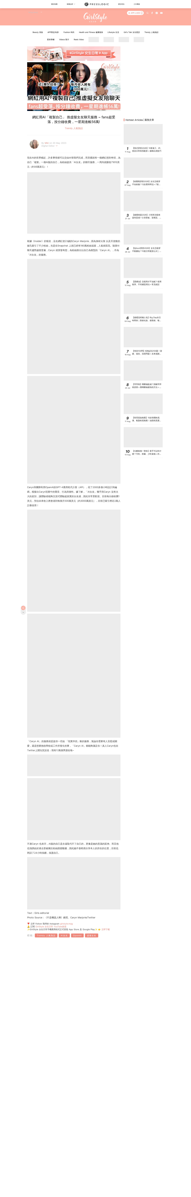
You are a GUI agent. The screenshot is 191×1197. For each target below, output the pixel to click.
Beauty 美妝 (38, 32)
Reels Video (79, 39)
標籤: (30, 935)
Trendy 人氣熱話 (151, 32)
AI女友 (64, 935)
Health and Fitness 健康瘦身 (91, 32)
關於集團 (54, 4)
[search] (147, 13)
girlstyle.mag (66, 923)
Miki (47, 143)
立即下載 (105, 929)
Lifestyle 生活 (113, 32)
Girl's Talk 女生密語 (132, 32)
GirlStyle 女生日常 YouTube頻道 (50, 926)
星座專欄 (50, 39)
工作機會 (137, 4)
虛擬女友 (91, 935)
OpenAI (77, 935)
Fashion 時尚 (69, 32)
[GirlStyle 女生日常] (95, 17)
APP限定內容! (53, 32)
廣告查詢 (121, 4)
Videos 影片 (64, 39)
